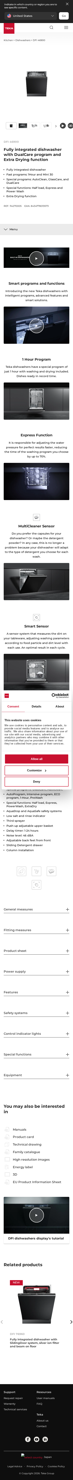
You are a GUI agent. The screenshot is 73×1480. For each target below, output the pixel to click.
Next (56, 126)
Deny (36, 781)
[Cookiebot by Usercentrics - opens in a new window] (52, 695)
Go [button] (64, 16)
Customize (34, 770)
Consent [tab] (13, 706)
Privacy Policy (35, 1466)
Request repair (13, 1398)
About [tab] (59, 706)
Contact (42, 1426)
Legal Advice (14, 1466)
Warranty (9, 1403)
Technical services (15, 1409)
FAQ (39, 1403)
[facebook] (28, 1439)
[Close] (67, 4)
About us (42, 1420)
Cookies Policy (56, 1466)
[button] (30, 16)
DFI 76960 (17, 1334)
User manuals (46, 1398)
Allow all (36, 759)
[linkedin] (45, 1439)
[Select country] (58, 27)
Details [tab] (36, 706)
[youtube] (36, 1439)
